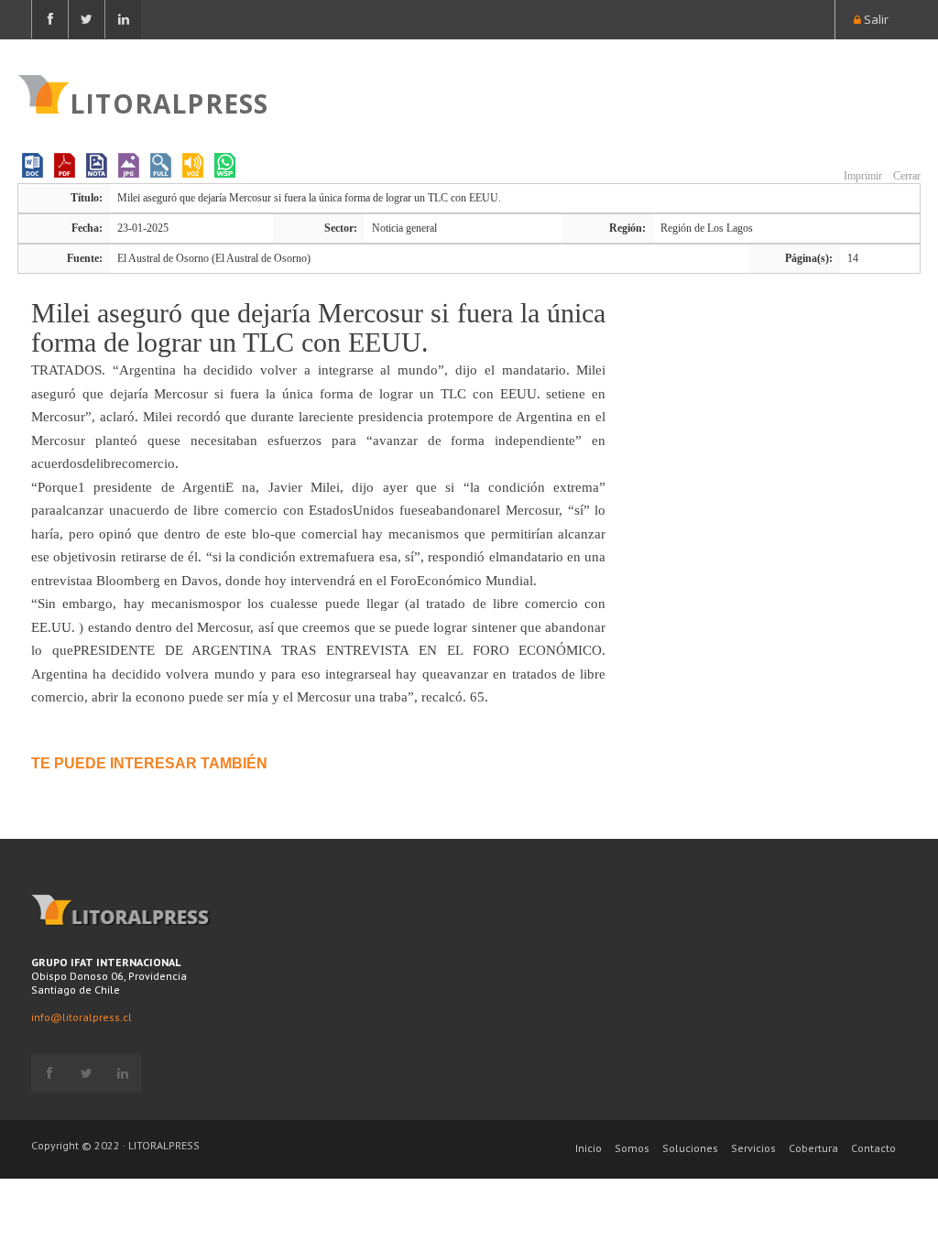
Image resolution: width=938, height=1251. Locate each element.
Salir (875, 19)
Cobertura (813, 1148)
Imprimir (861, 175)
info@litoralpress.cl (81, 1017)
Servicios (753, 1148)
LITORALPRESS (169, 101)
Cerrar (905, 175)
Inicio (588, 1148)
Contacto (873, 1148)
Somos (632, 1148)
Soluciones (690, 1148)
